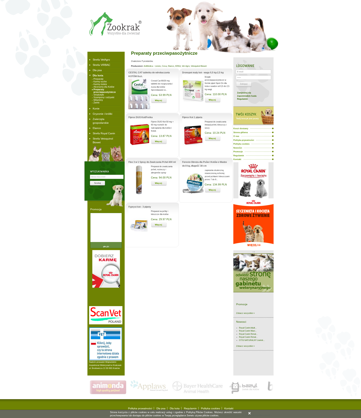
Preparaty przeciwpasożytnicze (104, 90)
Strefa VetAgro (101, 59)
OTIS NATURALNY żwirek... (252, 340)
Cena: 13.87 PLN (161, 135)
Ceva (164, 66)
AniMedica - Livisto (152, 66)
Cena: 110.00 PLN (216, 94)
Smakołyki (98, 94)
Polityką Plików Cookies (199, 412)
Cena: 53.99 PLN (161, 94)
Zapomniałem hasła (246, 96)
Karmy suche (100, 81)
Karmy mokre (100, 84)
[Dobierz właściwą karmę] (106, 287)
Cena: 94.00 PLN (161, 177)
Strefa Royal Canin (104, 133)
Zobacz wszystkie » (245, 313)
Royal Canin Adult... (248, 328)
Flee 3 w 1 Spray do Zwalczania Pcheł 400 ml (152, 162)
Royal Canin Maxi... (248, 331)
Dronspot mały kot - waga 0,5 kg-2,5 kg (203, 72)
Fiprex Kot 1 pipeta (192, 117)
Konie (96, 108)
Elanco (97, 128)
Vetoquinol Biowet (199, 66)
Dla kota (98, 75)
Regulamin (242, 99)
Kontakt (228, 408)
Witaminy (98, 100)
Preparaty (98, 79)
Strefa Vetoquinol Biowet (103, 140)
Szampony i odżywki (103, 97)
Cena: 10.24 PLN (215, 132)
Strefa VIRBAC (101, 64)
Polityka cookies (210, 408)
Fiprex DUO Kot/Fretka (140, 117)
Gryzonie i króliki (102, 113)
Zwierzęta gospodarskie (101, 121)
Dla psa (97, 70)
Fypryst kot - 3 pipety (139, 207)
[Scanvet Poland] (105, 323)
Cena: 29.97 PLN (161, 219)
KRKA (178, 66)
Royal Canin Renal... (248, 334)
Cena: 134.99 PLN (216, 184)
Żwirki (96, 102)
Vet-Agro (186, 66)
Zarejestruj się (244, 93)
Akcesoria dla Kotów (103, 87)
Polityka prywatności (140, 408)
